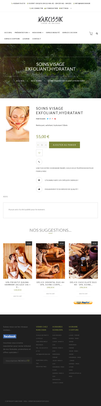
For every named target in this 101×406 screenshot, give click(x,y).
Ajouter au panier (64, 145)
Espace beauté (53, 32)
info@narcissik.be (82, 3)
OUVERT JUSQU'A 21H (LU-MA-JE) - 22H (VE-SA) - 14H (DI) (49, 3)
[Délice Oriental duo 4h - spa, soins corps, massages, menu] (50, 261)
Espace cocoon (69, 32)
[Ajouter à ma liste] (39, 153)
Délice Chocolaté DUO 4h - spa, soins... (83, 283)
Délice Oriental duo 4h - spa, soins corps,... (50, 283)
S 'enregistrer (52, 8)
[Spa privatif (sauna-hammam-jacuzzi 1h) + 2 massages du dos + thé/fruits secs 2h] (17, 261)
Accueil (8, 32)
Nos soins (37, 32)
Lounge (26, 39)
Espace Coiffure (12, 39)
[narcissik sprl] (50, 20)
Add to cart (17, 296)
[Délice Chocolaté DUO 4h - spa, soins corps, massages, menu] (83, 261)
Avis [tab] (5, 196)
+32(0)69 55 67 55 (19, 3)
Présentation (21, 32)
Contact (36, 39)
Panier (91, 33)
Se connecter (37, 8)
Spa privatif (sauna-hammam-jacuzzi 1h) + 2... (18, 284)
